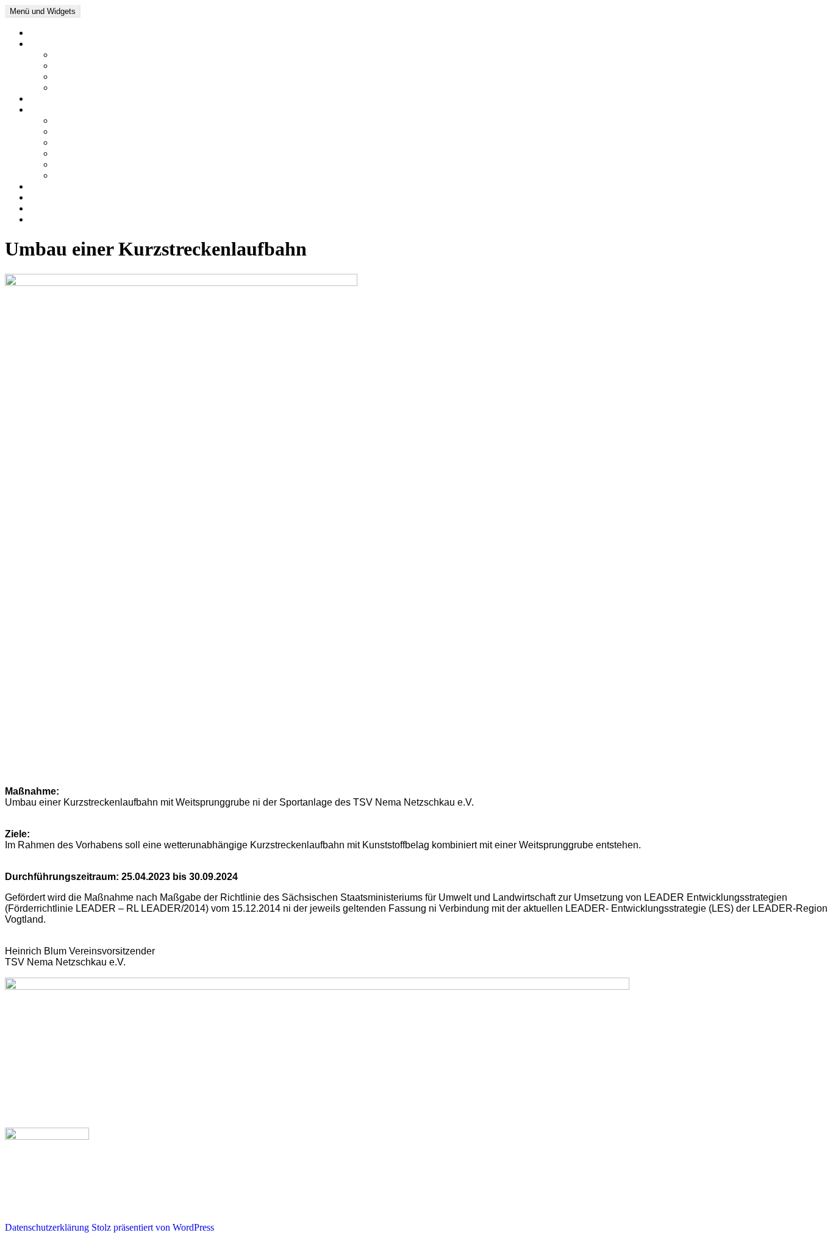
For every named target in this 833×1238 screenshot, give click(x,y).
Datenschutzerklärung (71, 219)
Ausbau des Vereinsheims (103, 65)
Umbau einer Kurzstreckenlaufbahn (122, 76)
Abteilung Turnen (88, 131)
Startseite (46, 32)
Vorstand (46, 186)
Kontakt (44, 197)
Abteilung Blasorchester (100, 175)
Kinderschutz (79, 54)
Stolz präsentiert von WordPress (152, 1227)
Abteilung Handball (92, 142)
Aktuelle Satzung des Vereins (110, 87)
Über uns (47, 98)
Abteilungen (53, 109)
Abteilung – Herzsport (97, 120)
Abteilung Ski (80, 153)
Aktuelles (47, 43)
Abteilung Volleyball (94, 164)
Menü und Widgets (43, 11)
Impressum (50, 208)
